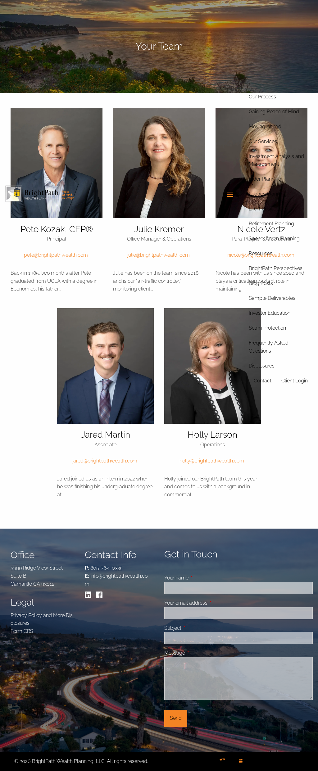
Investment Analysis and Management (276, 160)
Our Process (262, 97)
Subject (196, 628)
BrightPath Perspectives (275, 268)
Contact (262, 381)
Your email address (209, 603)
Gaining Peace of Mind (274, 112)
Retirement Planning (271, 224)
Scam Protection (267, 328)
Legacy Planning (268, 194)
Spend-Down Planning (274, 238)
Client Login (294, 381)
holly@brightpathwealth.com (211, 461)
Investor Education (269, 313)
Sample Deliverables (272, 298)
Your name (199, 578)
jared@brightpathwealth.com (104, 461)
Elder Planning (265, 179)
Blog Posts (261, 283)
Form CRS (22, 631)
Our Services (263, 141)
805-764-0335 (106, 568)
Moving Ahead (265, 126)
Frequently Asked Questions (268, 347)
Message (198, 653)
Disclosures (262, 366)
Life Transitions (265, 209)
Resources (260, 253)
